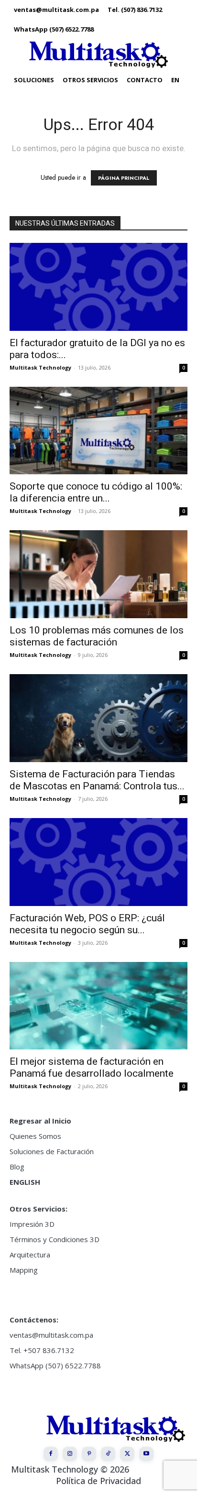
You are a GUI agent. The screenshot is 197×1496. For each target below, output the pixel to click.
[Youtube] (146, 1454)
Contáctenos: (34, 1319)
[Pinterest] (89, 1454)
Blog (17, 1166)
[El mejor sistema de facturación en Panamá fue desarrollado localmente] (98, 1006)
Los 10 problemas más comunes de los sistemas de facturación (97, 636)
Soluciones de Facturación (52, 1151)
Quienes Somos (35, 1136)
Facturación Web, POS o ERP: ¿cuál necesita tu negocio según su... (87, 924)
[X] (127, 1454)
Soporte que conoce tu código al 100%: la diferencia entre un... (96, 492)
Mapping (24, 1270)
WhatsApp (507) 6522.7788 (55, 1365)
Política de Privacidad (98, 1480)
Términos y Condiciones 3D (54, 1239)
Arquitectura (30, 1254)
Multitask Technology (40, 367)
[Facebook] (51, 1454)
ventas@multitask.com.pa (51, 1335)
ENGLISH (25, 1182)
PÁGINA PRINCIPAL (124, 178)
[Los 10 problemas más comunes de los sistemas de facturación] (98, 574)
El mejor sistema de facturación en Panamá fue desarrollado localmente (92, 1067)
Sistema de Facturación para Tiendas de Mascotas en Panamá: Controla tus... (97, 780)
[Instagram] (70, 1454)
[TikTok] (108, 1454)
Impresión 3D (32, 1224)
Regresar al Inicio (40, 1120)
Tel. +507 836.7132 (42, 1350)
